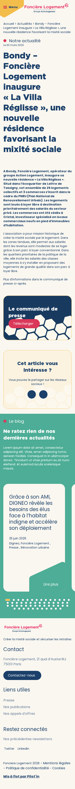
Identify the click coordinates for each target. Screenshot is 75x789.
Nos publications (16, 707)
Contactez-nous (21, 675)
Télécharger (23, 323)
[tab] (7, 600)
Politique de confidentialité (28, 768)
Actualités (24, 24)
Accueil (8, 24)
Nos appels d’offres (19, 713)
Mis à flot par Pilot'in (21, 776)
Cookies (58, 768)
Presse (8, 700)
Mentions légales (56, 763)
